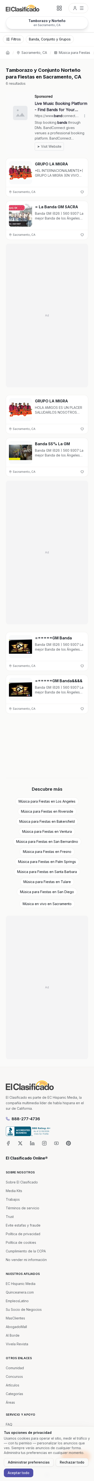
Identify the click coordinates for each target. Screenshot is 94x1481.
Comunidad (15, 1368)
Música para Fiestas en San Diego (47, 892)
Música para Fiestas (74, 53)
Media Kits (14, 1191)
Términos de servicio (22, 1208)
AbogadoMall (16, 1327)
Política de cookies (21, 1242)
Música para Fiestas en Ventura (47, 831)
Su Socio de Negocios (24, 1309)
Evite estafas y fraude (23, 1225)
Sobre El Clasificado (22, 1182)
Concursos (14, 1376)
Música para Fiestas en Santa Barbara (47, 872)
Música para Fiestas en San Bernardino (47, 841)
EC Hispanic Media (20, 1284)
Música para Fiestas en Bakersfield (47, 821)
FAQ (9, 1424)
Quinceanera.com (20, 1292)
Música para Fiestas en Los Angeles (47, 801)
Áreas (10, 1402)
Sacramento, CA (34, 53)
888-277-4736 (26, 1118)
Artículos (12, 1385)
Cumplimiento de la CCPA (26, 1251)
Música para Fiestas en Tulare (47, 882)
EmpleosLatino (17, 1301)
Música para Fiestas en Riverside (47, 811)
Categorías (14, 1394)
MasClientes (15, 1318)
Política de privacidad (23, 1234)
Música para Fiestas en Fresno (47, 852)
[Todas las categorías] (59, 8)
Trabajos (13, 1199)
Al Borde (13, 1335)
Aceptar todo (18, 1473)
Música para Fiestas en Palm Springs (47, 862)
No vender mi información (26, 1260)
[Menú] (78, 8)
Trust (10, 1217)
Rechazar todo (72, 1462)
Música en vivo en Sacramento (47, 904)
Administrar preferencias (29, 1462)
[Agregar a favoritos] (82, 192)
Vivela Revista (17, 1344)
